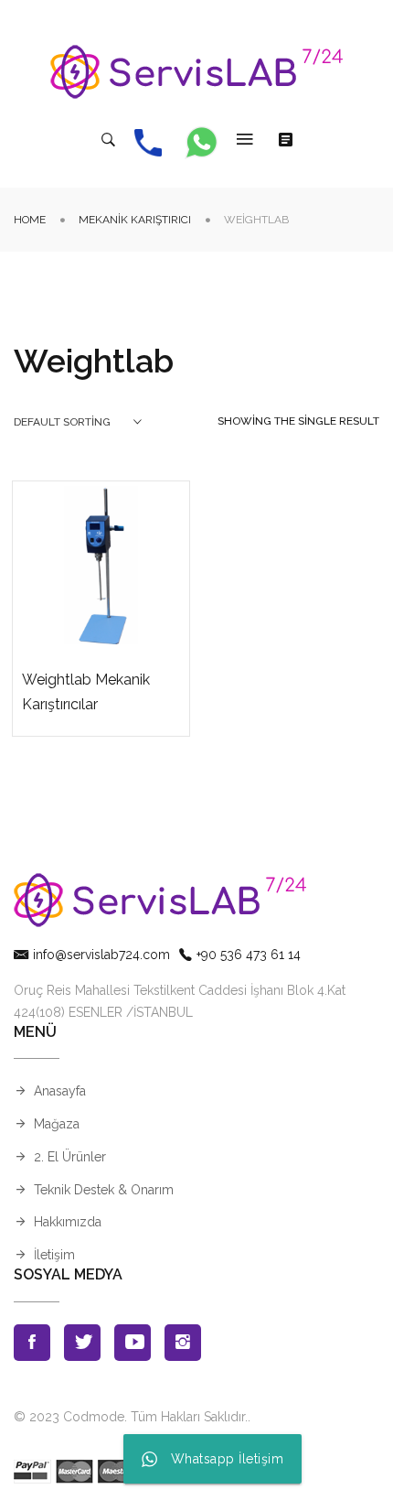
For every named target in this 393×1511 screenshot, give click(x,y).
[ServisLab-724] (196, 72)
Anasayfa (60, 1091)
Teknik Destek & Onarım (104, 1189)
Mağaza (57, 1124)
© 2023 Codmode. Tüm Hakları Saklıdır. (131, 1416)
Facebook (32, 1342)
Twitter (82, 1342)
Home (30, 219)
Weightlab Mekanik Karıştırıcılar (86, 692)
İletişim (54, 1254)
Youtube (132, 1342)
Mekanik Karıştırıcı (135, 219)
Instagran (183, 1342)
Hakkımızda (67, 1221)
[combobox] (78, 422)
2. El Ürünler (70, 1156)
